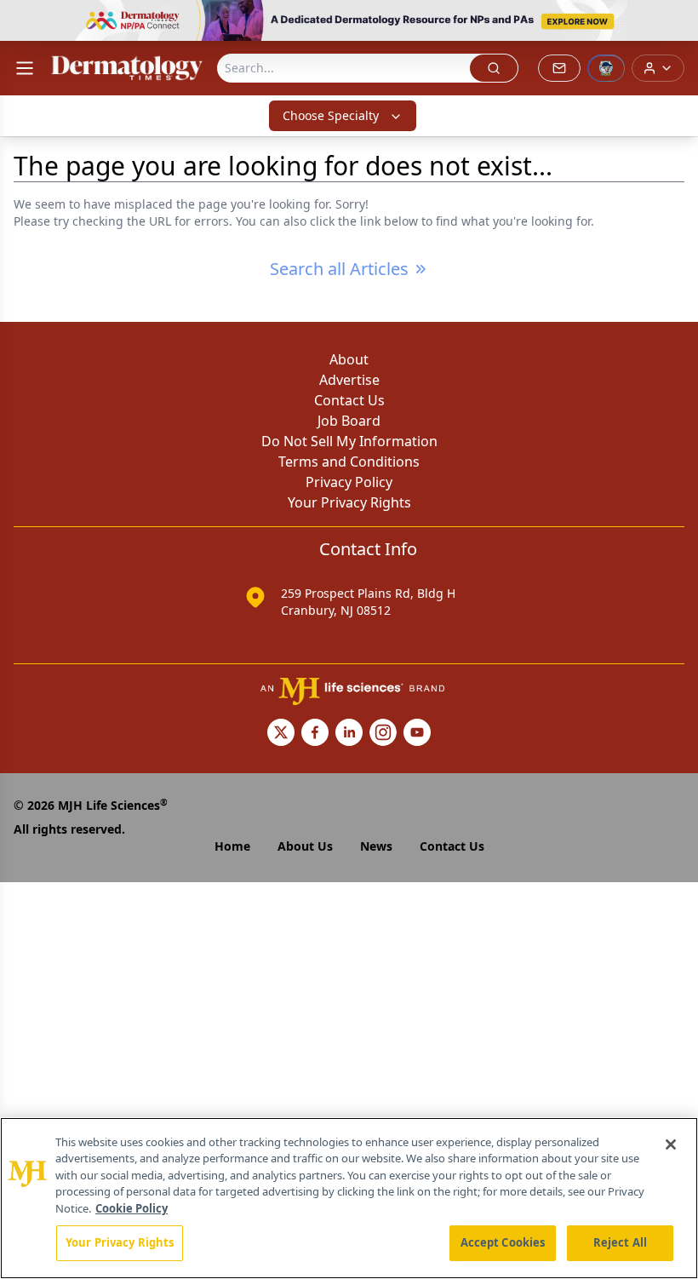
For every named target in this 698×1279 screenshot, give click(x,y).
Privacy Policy (349, 482)
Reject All (620, 1242)
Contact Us (349, 400)
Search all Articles (339, 268)
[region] (349, 1198)
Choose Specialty (331, 115)
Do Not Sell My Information (349, 441)
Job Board (349, 420)
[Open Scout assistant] (606, 68)
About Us (305, 846)
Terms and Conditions (349, 461)
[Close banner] (676, 22)
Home (232, 846)
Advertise (349, 379)
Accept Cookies (503, 1242)
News (376, 846)
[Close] (670, 1144)
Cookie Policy (131, 1208)
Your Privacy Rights (349, 502)
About (349, 359)
